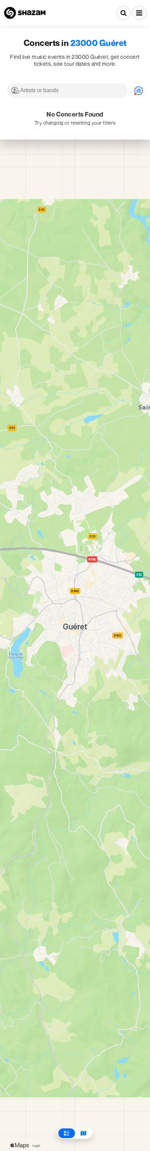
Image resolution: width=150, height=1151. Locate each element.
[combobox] (67, 90)
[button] (139, 13)
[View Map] (83, 1133)
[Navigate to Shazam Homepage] (25, 13)
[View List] (66, 1133)
